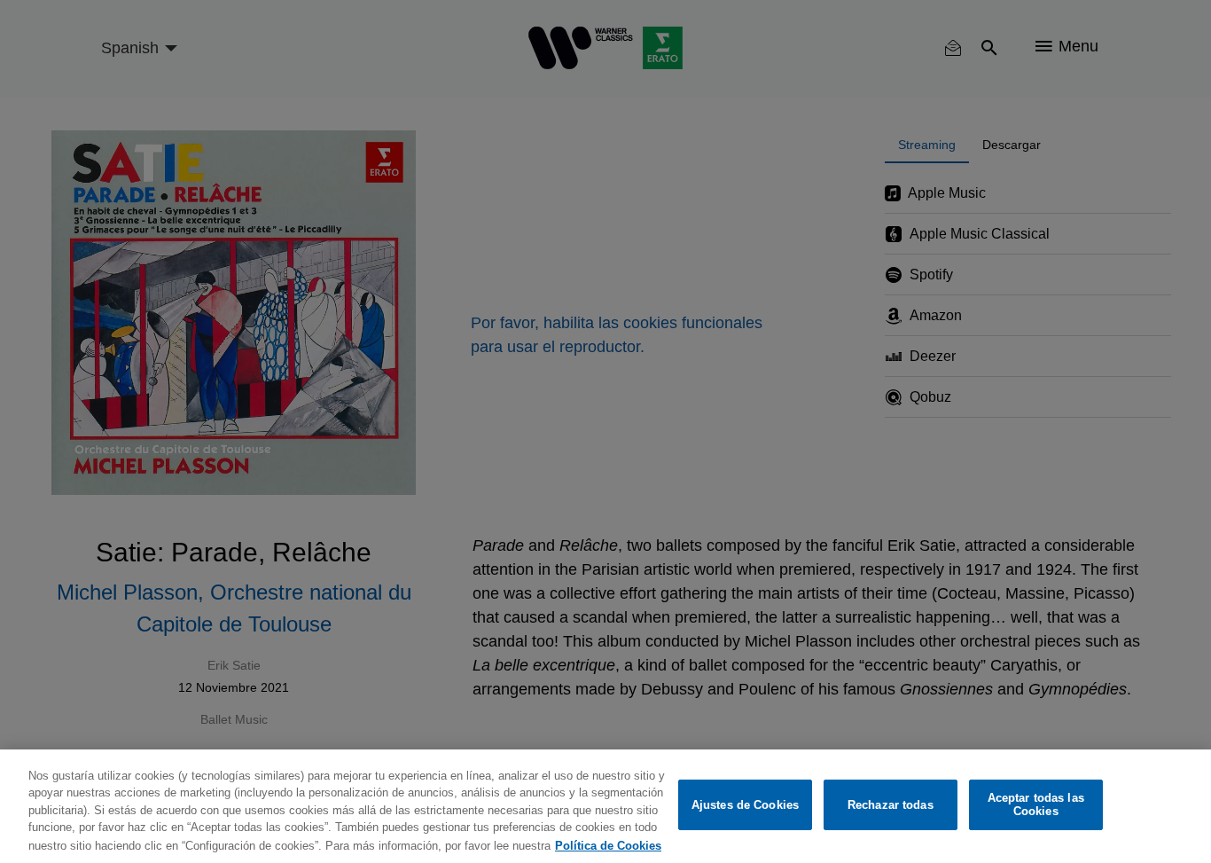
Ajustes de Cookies (745, 805)
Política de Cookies (608, 844)
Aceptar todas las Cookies (1036, 805)
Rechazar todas (891, 805)
